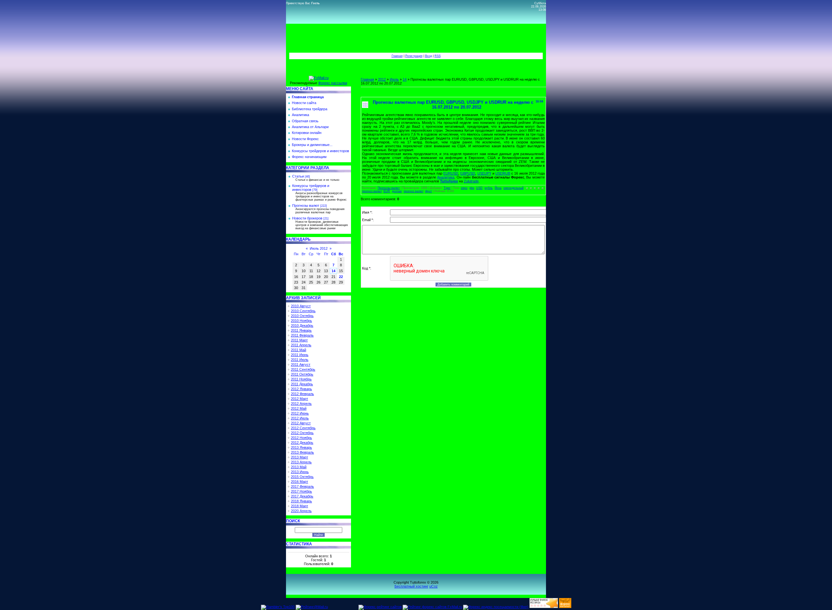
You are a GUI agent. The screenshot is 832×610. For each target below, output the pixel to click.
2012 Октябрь (302, 433)
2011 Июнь (299, 355)
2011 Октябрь (302, 374)
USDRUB (502, 173)
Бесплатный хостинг (411, 586)
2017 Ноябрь (301, 491)
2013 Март (299, 457)
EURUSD (450, 173)
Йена (498, 188)
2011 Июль (299, 360)
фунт (428, 191)
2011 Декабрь (302, 384)
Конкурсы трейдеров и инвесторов (310, 188)
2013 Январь (301, 447)
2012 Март (299, 399)
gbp (471, 188)
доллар (397, 191)
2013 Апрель (301, 462)
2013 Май (298, 467)
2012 (382, 79)
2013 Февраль (302, 452)
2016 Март (299, 482)
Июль (394, 79)
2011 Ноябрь (301, 379)
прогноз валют (413, 191)
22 (341, 277)
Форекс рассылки (332, 83)
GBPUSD (467, 173)
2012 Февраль (302, 394)
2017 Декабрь (302, 496)
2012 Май (298, 408)
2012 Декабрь (302, 442)
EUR (387, 191)
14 (333, 271)
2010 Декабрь (302, 325)
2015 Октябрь (302, 477)
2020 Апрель (301, 511)
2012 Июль (300, 418)
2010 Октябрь (302, 316)
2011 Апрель (301, 345)
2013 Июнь (300, 472)
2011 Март (299, 340)
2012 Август (301, 423)
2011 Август (300, 364)
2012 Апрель (301, 403)
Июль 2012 (319, 248)
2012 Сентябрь (303, 428)
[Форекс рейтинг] (543, 607)
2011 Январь (301, 330)
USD (479, 188)
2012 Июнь (300, 413)
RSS (438, 56)
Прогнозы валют (305, 205)
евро (464, 188)
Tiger (447, 188)
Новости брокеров (307, 218)
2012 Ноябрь (301, 438)
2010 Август (301, 306)
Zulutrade (471, 181)
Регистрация (413, 56)
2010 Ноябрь (301, 321)
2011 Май (298, 350)
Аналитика (445, 177)
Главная (397, 56)
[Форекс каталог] (565, 607)
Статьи (298, 176)
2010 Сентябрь (303, 311)
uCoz (433, 586)
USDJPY (484, 173)
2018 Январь (301, 501)
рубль (489, 188)
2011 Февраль (302, 335)
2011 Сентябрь (303, 369)
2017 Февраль (302, 486)
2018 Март (299, 506)
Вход (428, 56)
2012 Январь (301, 389)
